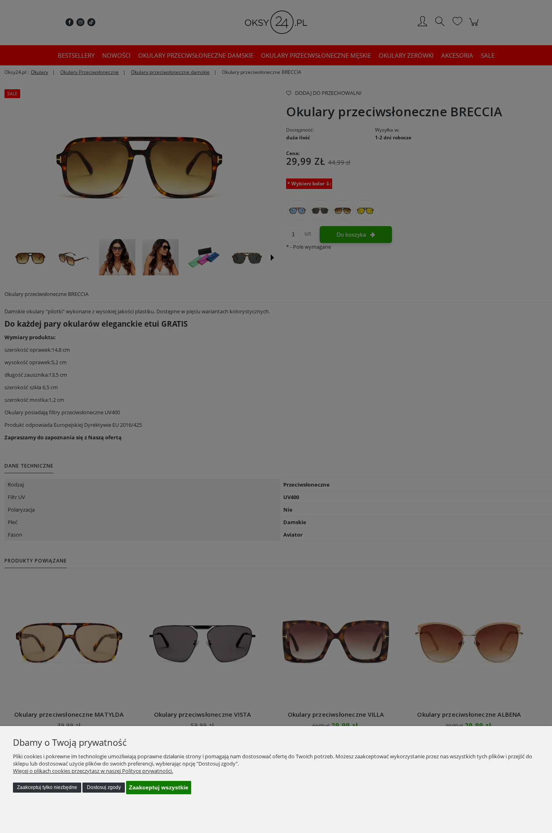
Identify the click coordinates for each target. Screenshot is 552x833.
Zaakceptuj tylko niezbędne (47, 787)
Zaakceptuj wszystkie (158, 787)
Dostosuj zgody (104, 787)
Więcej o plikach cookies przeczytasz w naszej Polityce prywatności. (93, 770)
